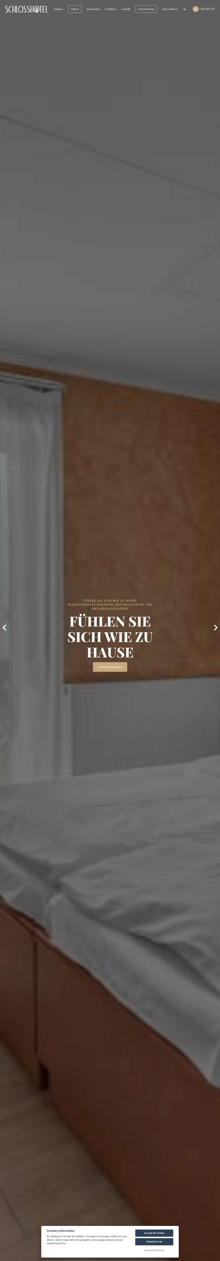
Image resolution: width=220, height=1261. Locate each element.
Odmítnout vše (154, 1241)
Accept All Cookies (154, 1233)
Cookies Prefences (154, 1250)
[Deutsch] (185, 9)
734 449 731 (207, 9)
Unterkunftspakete (110, 667)
